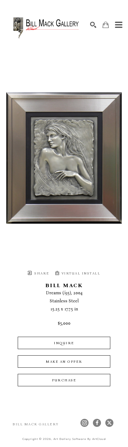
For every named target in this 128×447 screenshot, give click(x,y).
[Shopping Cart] (106, 24)
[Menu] (118, 25)
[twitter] (109, 423)
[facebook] (97, 423)
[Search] (93, 25)
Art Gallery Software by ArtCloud (79, 439)
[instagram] (84, 423)
